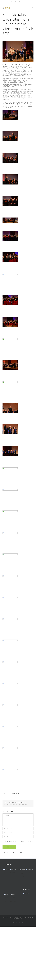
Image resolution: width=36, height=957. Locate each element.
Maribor (13, 793)
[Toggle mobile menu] (32, 7)
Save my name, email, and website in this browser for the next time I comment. (18, 842)
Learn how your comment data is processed (17, 851)
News (17, 793)
